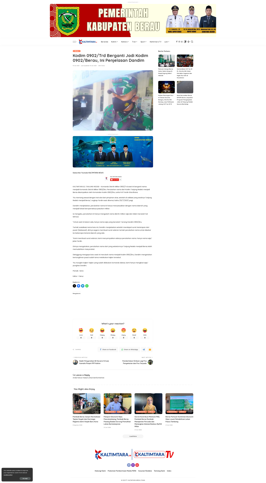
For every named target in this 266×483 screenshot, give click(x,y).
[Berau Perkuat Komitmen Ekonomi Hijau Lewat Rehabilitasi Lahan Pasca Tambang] (179, 403)
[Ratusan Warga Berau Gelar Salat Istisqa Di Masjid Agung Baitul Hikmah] (166, 61)
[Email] (150, 349)
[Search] (192, 42)
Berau (77, 51)
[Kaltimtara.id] (88, 42)
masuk (85, 378)
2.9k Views (101, 65)
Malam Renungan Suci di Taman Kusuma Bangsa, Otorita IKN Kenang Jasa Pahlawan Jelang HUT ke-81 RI (166, 100)
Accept (25, 478)
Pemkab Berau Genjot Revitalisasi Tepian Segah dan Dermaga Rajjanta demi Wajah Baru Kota (86, 419)
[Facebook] (177, 42)
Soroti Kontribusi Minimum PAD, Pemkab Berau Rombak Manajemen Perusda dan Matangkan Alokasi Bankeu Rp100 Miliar (148, 421)
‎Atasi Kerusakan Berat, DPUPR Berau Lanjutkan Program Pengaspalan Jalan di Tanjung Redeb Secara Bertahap (185, 100)
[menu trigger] (76, 42)
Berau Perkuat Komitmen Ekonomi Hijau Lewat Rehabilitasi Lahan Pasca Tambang (179, 419)
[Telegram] (143, 349)
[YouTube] (182, 42)
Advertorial (110, 411)
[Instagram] (179, 42)
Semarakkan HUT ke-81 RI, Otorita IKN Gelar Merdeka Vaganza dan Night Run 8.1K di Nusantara (184, 73)
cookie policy (8, 475)
